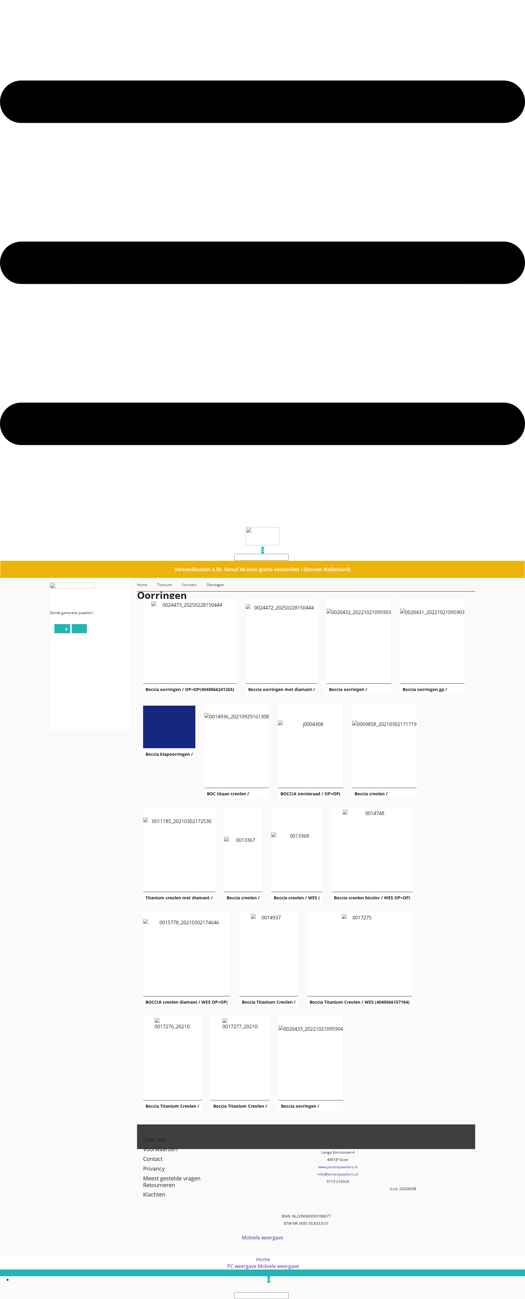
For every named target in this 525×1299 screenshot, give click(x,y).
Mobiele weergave (262, 1237)
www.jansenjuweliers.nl (338, 1166)
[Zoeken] (290, 557)
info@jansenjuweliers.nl (338, 1174)
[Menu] (262, 523)
